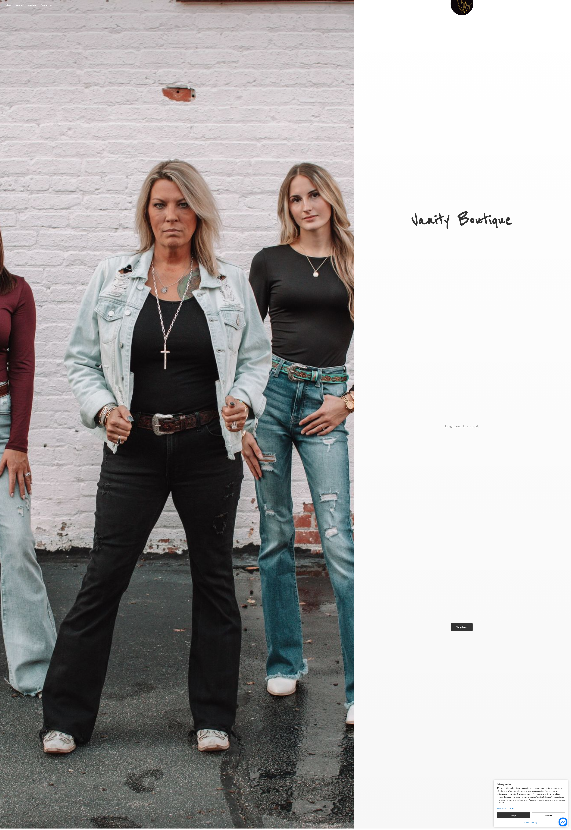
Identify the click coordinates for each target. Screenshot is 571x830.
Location (32, 5)
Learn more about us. (505, 808)
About (19, 5)
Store (8, 5)
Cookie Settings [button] (530, 822)
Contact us (46, 5)
